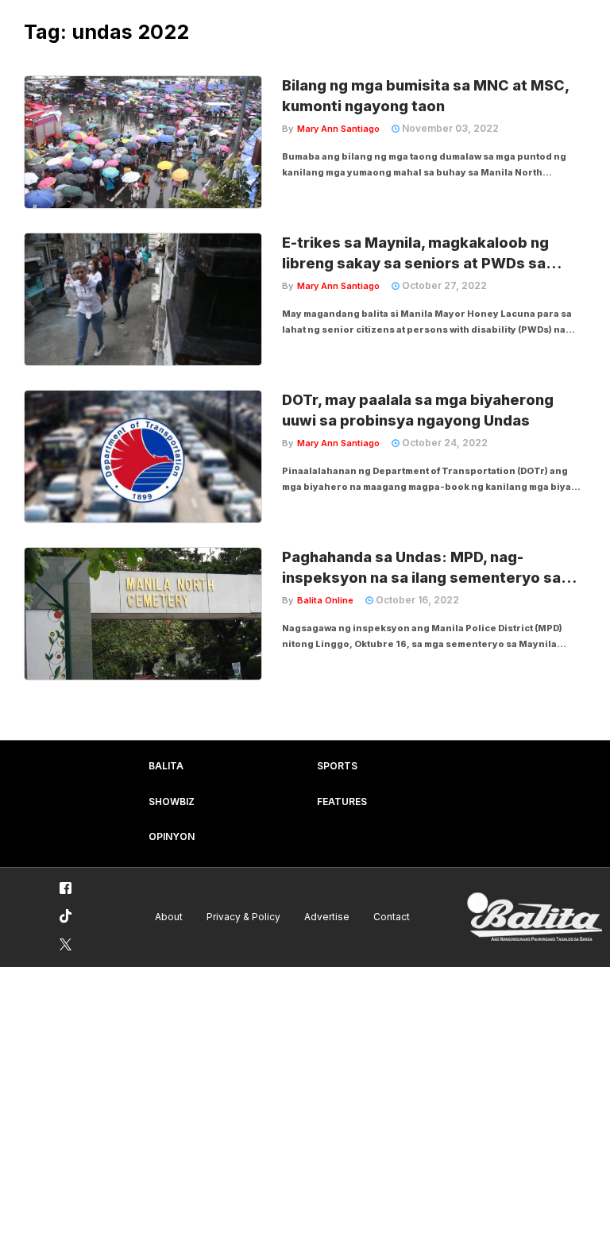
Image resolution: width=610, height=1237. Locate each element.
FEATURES (342, 801)
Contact (391, 917)
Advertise (326, 917)
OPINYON (172, 836)
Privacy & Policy (243, 917)
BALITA (166, 766)
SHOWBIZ (172, 801)
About (169, 917)
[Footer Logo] (534, 917)
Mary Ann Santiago (338, 128)
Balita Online (325, 600)
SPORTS (337, 766)
